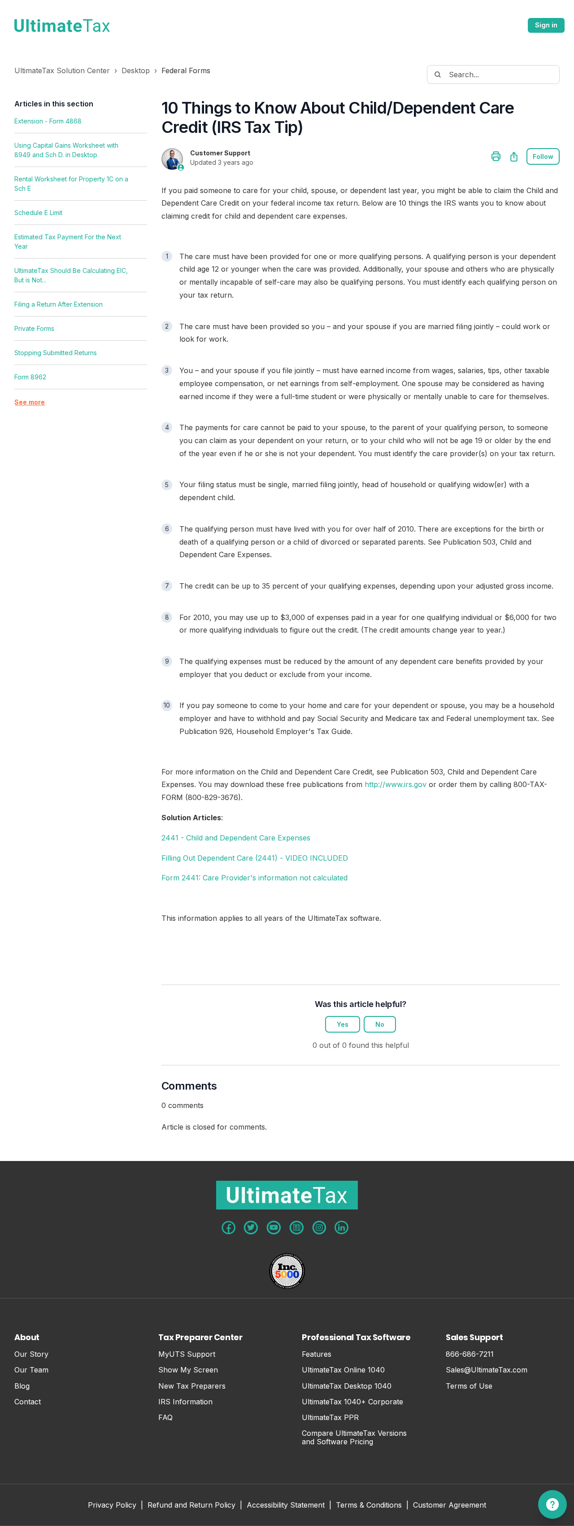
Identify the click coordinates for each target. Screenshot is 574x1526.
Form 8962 (30, 377)
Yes (342, 1024)
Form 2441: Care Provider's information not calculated (254, 877)
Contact (27, 1402)
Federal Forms (185, 70)
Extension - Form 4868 (48, 121)
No (379, 1024)
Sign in (546, 25)
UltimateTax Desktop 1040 (346, 1386)
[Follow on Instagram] (319, 1228)
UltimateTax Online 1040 (343, 1370)
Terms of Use (469, 1386)
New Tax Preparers (192, 1386)
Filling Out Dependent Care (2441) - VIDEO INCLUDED (254, 857)
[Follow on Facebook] (228, 1228)
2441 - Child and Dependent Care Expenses (235, 837)
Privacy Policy (112, 1505)
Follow (543, 156)
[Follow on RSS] (296, 1228)
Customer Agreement (449, 1505)
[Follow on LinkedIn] (341, 1227)
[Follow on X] (251, 1228)
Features (316, 1354)
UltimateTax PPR (330, 1417)
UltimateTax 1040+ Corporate (352, 1402)
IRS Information (185, 1402)
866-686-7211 (470, 1354)
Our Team (31, 1370)
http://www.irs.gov (395, 784)
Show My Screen (188, 1370)
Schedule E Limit (38, 212)
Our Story (31, 1354)
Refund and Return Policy (191, 1505)
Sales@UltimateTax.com (486, 1370)
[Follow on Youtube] (273, 1228)
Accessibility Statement (286, 1505)
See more (29, 402)
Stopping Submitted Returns (55, 352)
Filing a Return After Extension (58, 304)
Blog (22, 1386)
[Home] (62, 25)
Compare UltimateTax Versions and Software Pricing (354, 1437)
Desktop (136, 70)
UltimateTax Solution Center (62, 70)
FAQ (165, 1417)
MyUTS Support (186, 1354)
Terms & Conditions (369, 1505)
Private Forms (34, 328)
